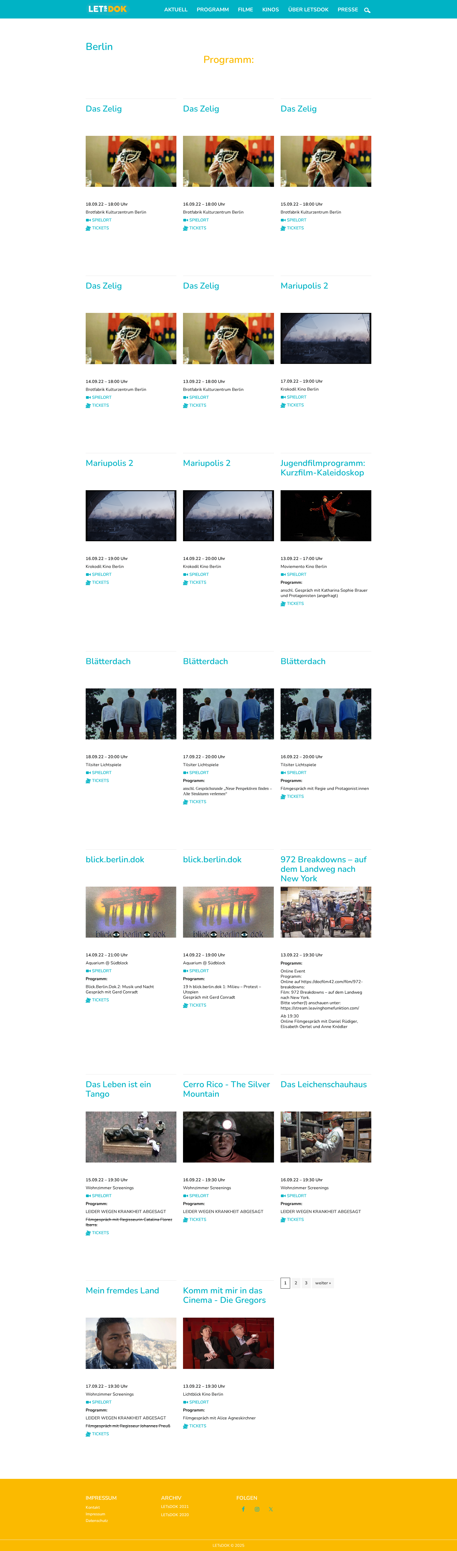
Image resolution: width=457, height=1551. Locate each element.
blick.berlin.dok (115, 860)
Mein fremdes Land (122, 1291)
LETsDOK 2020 (175, 1514)
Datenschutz (97, 1520)
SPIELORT (101, 220)
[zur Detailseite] (131, 139)
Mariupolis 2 (304, 286)
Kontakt (93, 1507)
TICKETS (100, 228)
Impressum (95, 1514)
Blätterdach (108, 662)
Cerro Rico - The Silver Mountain (226, 1090)
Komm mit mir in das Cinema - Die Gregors (224, 1296)
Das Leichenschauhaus (324, 1085)
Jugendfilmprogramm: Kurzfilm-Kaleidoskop (323, 468)
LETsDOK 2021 (175, 1506)
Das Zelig (104, 109)
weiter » (323, 1283)
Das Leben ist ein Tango (118, 1090)
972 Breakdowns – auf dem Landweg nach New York (324, 869)
